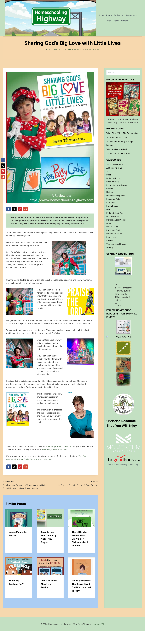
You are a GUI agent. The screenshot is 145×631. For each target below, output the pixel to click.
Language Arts (113, 199)
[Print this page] (25, 209)
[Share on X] (14, 209)
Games (109, 188)
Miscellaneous (112, 216)
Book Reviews (75, 49)
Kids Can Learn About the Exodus (48, 584)
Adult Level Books (56, 49)
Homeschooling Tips (115, 195)
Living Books (112, 206)
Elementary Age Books (116, 185)
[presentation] (18, 518)
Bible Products (113, 178)
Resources (111, 237)
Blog (109, 21)
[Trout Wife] (123, 348)
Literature (110, 202)
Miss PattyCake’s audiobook (55, 449)
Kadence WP (99, 624)
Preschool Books (113, 230)
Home (101, 15)
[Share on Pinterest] (20, 209)
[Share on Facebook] (8, 209)
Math (108, 209)
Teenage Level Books (116, 244)
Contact (124, 21)
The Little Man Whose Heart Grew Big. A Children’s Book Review (80, 539)
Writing (109, 247)
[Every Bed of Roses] (123, 327)
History (109, 192)
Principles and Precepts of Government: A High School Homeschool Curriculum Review (24, 484)
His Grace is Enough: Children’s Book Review (77, 483)
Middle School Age (114, 213)
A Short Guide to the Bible (118, 153)
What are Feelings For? (116, 149)
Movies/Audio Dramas (116, 220)
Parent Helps (92, 49)
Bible (108, 175)
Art (107, 171)
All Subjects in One (115, 168)
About (116, 21)
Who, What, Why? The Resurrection (122, 133)
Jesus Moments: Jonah (116, 137)
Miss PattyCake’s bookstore (58, 446)
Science (110, 240)
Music (109, 223)
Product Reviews (114, 234)
